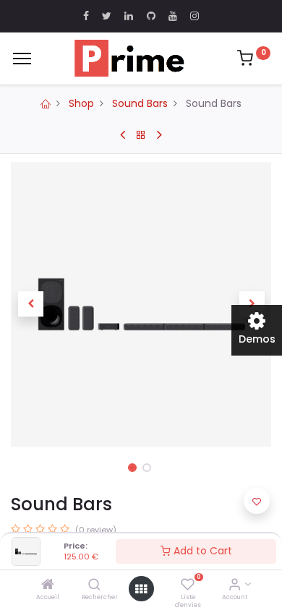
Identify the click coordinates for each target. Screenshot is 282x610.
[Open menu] (141, 589)
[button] (30, 304)
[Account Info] (235, 585)
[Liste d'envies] (188, 585)
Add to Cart (201, 551)
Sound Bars (140, 103)
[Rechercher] (94, 585)
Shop (81, 103)
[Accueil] (47, 585)
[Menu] (22, 58)
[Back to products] (141, 135)
